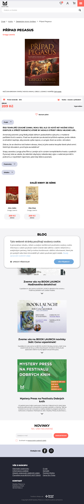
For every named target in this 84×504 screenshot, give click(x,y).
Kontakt (46, 471)
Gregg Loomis (9, 35)
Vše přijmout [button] (64, 262)
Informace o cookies (20, 471)
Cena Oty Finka (49, 475)
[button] (20, 262)
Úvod (3, 21)
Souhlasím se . (32, 440)
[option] (12, 205)
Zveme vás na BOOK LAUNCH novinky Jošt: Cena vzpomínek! (42, 341)
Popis (6, 122)
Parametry (8, 164)
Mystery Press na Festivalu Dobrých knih (42, 400)
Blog (42, 234)
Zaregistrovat (61, 435)
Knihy (10, 21)
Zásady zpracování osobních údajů (26, 473)
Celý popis (57, 91)
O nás (45, 469)
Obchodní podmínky (20, 469)
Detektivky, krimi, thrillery (26, 21)
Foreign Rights (49, 473)
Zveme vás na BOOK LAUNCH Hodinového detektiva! (42, 283)
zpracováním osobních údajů (37, 440)
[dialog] (42, 252)
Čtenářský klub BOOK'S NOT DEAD (26, 475)
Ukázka (7, 172)
